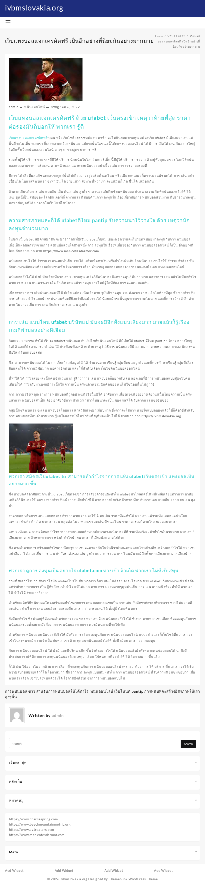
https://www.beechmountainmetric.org (40, 824)
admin (13, 107)
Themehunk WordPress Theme (133, 879)
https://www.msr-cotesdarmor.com (37, 835)
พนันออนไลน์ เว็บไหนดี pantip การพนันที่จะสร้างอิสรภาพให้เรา (145, 691)
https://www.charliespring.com (33, 819)
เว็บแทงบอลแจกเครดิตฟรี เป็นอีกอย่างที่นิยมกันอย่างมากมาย (79, 40)
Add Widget (14, 871)
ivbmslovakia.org (34, 7)
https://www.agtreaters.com (31, 830)
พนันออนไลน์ (34, 107)
